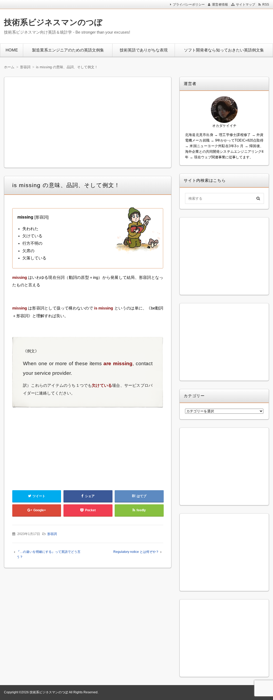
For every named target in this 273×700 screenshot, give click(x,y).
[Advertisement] (202, 25)
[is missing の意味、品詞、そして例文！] (138, 232)
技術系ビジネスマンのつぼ (53, 22)
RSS (265, 4)
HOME (12, 50)
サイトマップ (245, 4)
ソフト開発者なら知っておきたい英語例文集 (224, 50)
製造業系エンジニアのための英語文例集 (68, 50)
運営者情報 (220, 4)
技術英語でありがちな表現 (144, 50)
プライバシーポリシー (189, 4)
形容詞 (52, 534)
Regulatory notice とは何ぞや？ (136, 552)
